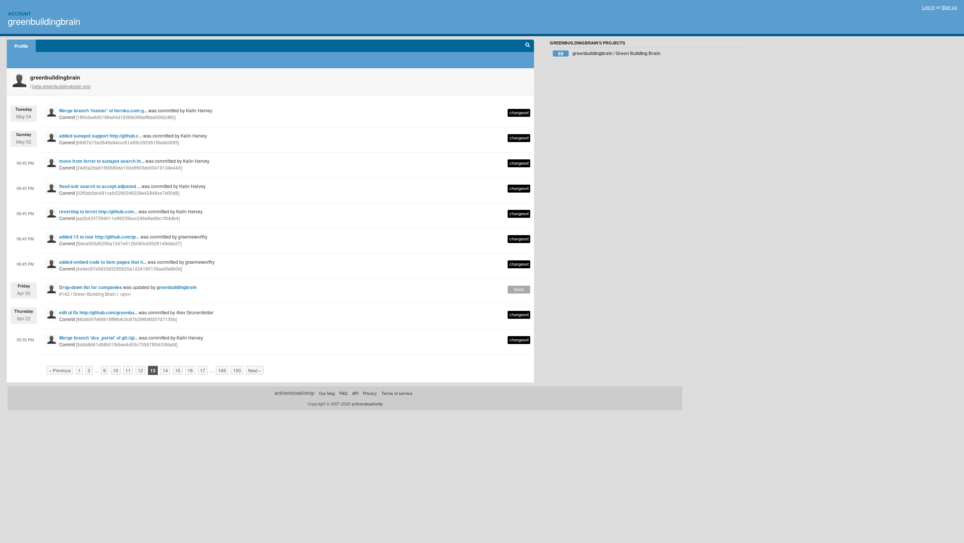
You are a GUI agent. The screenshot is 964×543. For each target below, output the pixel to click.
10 (115, 370)
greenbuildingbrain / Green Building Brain (609, 53)
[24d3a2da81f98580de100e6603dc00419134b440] (129, 167)
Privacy (370, 393)
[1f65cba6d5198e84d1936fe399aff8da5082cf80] (125, 117)
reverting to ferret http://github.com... (98, 211)
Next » (254, 370)
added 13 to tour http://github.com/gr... (99, 236)
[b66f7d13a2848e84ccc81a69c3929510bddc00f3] (127, 142)
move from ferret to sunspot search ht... (101, 161)
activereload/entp (294, 392)
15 (177, 370)
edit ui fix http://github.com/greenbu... (98, 312)
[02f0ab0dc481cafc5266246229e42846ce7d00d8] (127, 193)
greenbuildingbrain (44, 21)
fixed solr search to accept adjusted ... (99, 186)
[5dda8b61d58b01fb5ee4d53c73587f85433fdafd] (126, 344)
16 (190, 370)
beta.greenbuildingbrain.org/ (61, 86)
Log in (928, 7)
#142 (64, 294)
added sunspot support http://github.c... (100, 135)
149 (222, 370)
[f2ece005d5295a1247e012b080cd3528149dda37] (129, 243)
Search (528, 46)
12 (140, 370)
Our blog (327, 393)
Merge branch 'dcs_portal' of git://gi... (98, 337)
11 (128, 370)
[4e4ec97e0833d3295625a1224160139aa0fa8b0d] (129, 268)
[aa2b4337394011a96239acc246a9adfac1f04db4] (128, 218)
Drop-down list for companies (90, 287)
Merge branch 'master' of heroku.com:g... (103, 110)
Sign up (949, 7)
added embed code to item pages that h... (102, 261)
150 (237, 370)
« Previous (60, 370)
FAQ (343, 393)
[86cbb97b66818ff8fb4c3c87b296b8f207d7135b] (126, 319)
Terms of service (396, 393)
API (355, 393)
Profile (21, 46)
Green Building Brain (94, 294)
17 (202, 370)
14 (165, 370)
